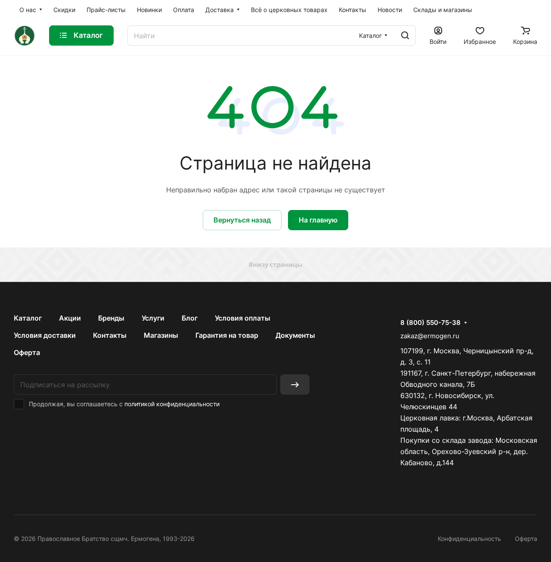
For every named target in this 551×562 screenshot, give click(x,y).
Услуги (153, 318)
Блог (190, 318)
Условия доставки (45, 335)
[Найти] (405, 35)
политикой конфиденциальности (172, 404)
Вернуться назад (242, 220)
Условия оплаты (242, 318)
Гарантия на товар (226, 335)
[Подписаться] (295, 384)
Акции (70, 318)
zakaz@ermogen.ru (429, 336)
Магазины (161, 335)
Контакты (110, 335)
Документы (295, 335)
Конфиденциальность (469, 538)
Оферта (27, 352)
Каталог (28, 318)
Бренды (111, 318)
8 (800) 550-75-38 (430, 323)
